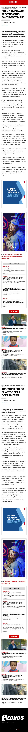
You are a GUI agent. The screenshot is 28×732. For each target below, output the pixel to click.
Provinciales (7, 7)
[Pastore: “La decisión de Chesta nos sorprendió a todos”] (14, 320)
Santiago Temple (14, 7)
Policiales (5, 276)
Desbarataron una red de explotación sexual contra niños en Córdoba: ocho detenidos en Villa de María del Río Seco (13, 301)
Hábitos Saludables (6, 256)
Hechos (5, 25)
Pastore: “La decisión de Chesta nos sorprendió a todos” (12, 268)
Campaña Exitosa (9, 254)
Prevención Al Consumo (17, 256)
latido (18, 729)
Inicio (2, 7)
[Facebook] (1, 711)
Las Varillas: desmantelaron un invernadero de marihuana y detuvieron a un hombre (14, 289)
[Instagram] (4, 711)
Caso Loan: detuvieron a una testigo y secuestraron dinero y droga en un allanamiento (13, 278)
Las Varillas (5, 286)
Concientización (18, 254)
